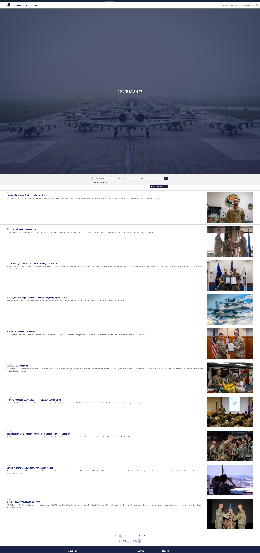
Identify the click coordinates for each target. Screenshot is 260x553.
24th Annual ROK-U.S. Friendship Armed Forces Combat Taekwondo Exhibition (38, 433)
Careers (140, 551)
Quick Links (73, 551)
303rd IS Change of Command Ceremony (23, 501)
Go (139, 541)
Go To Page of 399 (128, 541)
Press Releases (156, 186)
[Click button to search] (166, 178)
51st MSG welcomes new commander (22, 229)
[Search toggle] (256, 5)
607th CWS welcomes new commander (22, 331)
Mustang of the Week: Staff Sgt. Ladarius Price (26, 195)
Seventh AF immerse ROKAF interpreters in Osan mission (30, 467)
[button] (110, 1)
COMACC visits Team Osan (17, 365)
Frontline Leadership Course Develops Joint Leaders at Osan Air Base (34, 399)
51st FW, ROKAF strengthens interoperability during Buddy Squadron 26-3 (37, 297)
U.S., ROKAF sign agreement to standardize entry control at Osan (33, 263)
